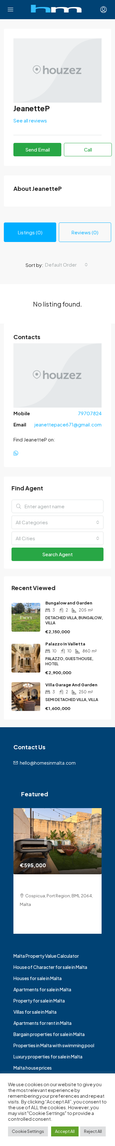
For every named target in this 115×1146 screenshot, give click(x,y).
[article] (57, 871)
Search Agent (57, 554)
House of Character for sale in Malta (50, 967)
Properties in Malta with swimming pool (53, 1045)
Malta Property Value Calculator (46, 956)
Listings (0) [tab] (30, 232)
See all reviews (30, 120)
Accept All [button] (65, 1131)
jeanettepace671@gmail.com (68, 424)
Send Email (37, 149)
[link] (57, 841)
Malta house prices (32, 1068)
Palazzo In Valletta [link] (65, 643)
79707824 (90, 413)
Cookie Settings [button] (28, 1131)
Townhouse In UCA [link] (43, 884)
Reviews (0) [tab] (85, 232)
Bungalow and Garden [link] (68, 602)
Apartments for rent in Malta (42, 1023)
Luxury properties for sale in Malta (47, 1056)
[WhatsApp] (17, 453)
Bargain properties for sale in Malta (49, 1034)
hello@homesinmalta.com (48, 763)
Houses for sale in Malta (37, 978)
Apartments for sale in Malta (42, 989)
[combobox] (66, 264)
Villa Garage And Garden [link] (71, 684)
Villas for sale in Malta (35, 1012)
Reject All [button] (93, 1131)
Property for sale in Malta (39, 1000)
